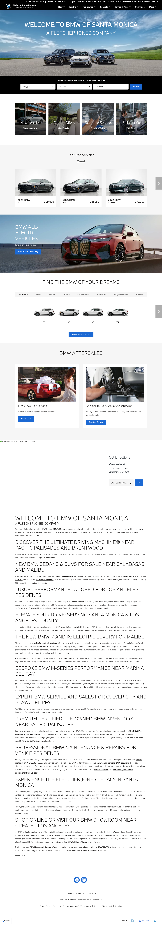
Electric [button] (72, 7)
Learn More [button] (26, 419)
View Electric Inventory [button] (28, 251)
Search (136, 86)
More (151, 7)
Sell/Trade (140, 7)
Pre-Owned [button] (88, 7)
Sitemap (97, 906)
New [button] (60, 7)
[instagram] (84, 880)
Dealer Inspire (97, 900)
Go (139, 482)
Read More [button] (20, 856)
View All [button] (81, 161)
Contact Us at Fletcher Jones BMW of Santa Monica (72, 906)
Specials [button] (104, 7)
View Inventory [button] (30, 128)
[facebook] (77, 880)
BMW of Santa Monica (88, 893)
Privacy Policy (45, 906)
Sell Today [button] (131, 128)
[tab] (23, 294)
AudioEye (118, 906)
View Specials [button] (64, 128)
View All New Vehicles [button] (81, 334)
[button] (158, 183)
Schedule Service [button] (96, 422)
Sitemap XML (107, 906)
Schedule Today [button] (98, 128)
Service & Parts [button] (121, 7)
